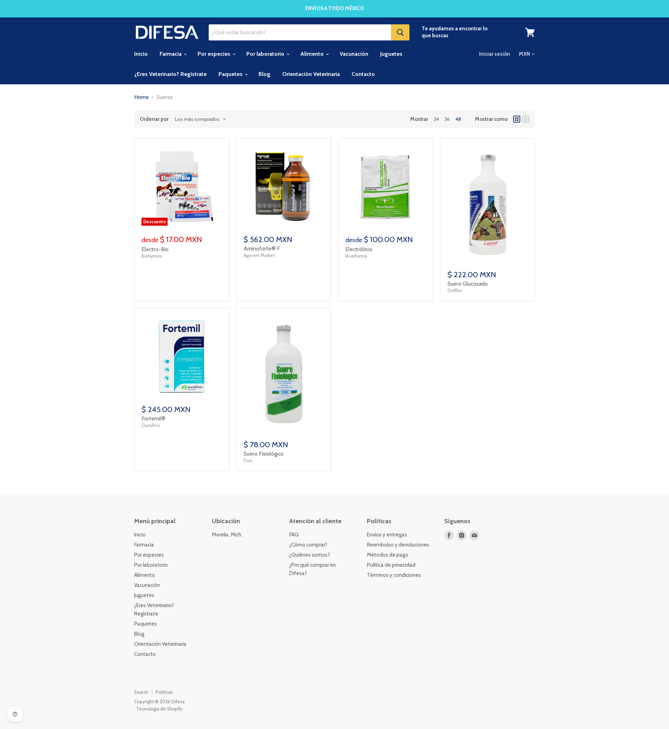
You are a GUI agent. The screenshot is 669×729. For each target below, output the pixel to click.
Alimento (312, 54)
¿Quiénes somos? (309, 555)
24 (436, 119)
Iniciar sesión (494, 54)
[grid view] (516, 119)
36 (447, 119)
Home (141, 97)
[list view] (525, 119)
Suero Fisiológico (264, 453)
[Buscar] (400, 32)
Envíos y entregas (387, 535)
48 (458, 119)
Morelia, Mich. (227, 535)
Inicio (141, 54)
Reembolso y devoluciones (398, 545)
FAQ (294, 535)
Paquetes (231, 74)
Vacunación (354, 54)
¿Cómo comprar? (308, 545)
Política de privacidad (391, 565)
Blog (264, 74)
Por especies (215, 54)
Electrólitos (358, 249)
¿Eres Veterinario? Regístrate (170, 74)
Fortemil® (153, 418)
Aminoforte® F (262, 248)
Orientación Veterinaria (311, 74)
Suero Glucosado (467, 283)
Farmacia (171, 54)
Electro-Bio (155, 249)
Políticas (164, 692)
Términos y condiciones (394, 575)
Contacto (363, 74)
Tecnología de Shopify (159, 709)
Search (141, 692)
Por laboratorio (266, 54)
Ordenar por (154, 119)
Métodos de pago (387, 555)
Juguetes (391, 54)
